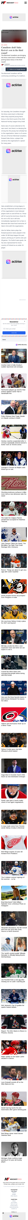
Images (14, 1194)
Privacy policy (14, 1205)
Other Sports (14, 1196)
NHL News (14, 1191)
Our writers (14, 1202)
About (14, 1201)
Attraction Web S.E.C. (11, 1186)
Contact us (14, 1208)
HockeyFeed (7, 64)
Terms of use (14, 1204)
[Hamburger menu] (25, 3)
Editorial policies (14, 1207)
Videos (14, 1193)
